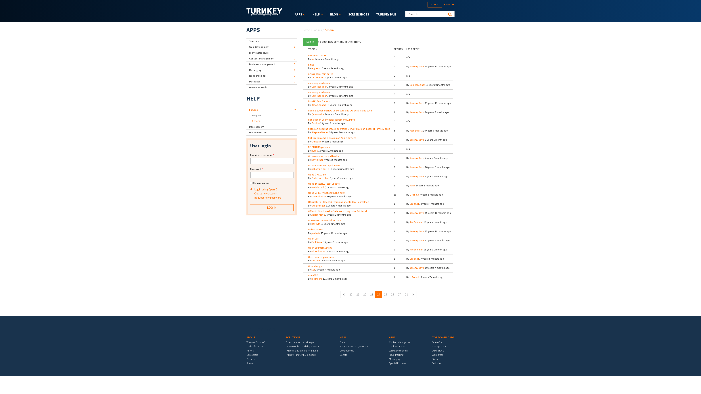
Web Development (398, 350)
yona (412, 185)
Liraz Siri (414, 203)
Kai (313, 269)
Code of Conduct (255, 346)
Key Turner (317, 159)
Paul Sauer (317, 242)
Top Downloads (443, 337)
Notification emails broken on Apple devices (332, 138)
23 (371, 294)
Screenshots (358, 14)
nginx (311, 64)
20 (350, 294)
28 (406, 294)
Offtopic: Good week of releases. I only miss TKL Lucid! (337, 211)
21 (357, 294)
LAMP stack (438, 350)
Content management (261, 58)
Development (256, 126)
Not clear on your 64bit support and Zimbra (331, 119)
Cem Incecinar (319, 86)
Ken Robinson (318, 196)
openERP (313, 275)
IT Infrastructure (259, 52)
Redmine (436, 363)
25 (385, 294)
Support (256, 115)
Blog (333, 14)
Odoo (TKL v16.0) (317, 174)
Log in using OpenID (265, 189)
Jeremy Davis (417, 66)
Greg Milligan (318, 205)
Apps (297, 14)
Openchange (315, 266)
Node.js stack (439, 346)
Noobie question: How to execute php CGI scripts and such (340, 110)
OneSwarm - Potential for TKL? (324, 220)
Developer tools (258, 87)
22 (364, 294)
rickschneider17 (320, 169)
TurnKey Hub (386, 14)
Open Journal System (320, 247)
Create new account (265, 193)
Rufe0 (314, 150)
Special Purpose (397, 363)
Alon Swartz (416, 130)
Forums (317, 30)
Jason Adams (318, 105)
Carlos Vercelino (320, 178)
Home (306, 30)
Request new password (267, 197)
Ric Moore (316, 278)
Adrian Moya (318, 214)
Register (449, 4)
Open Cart (313, 238)
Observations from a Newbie (324, 156)
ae (312, 59)
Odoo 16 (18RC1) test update (324, 183)
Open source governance (322, 257)
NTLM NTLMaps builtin (319, 147)
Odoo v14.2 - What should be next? (327, 192)
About (250, 337)
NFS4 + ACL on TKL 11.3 (320, 55)
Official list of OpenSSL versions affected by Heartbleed (338, 202)
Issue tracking (257, 75)
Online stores (315, 229)
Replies (398, 49)
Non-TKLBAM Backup (319, 101)
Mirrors (250, 350)
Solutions (293, 337)
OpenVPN (437, 342)
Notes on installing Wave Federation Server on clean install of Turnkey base (349, 128)
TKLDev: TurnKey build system (301, 354)
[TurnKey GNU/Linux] (264, 14)
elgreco (315, 68)
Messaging (255, 70)
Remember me (261, 183)
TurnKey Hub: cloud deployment (302, 346)
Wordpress (437, 354)
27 (399, 294)
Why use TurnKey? (255, 342)
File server (437, 359)
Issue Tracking (396, 354)
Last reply (412, 49)
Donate (343, 354)
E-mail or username (262, 155)
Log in (310, 41)
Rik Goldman (416, 222)
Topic (311, 49)
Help (315, 14)
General (256, 121)
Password (256, 169)
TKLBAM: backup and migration (302, 350)
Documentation (258, 132)
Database (254, 81)
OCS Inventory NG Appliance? (324, 165)
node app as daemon (319, 83)
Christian (316, 141)
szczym (315, 260)
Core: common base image (300, 342)
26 (392, 294)
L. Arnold (414, 194)
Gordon (315, 123)
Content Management (400, 342)
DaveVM (315, 223)
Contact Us (252, 354)
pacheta (315, 233)
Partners (250, 359)
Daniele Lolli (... (319, 187)
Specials (254, 41)
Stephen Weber (320, 132)
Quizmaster (317, 114)
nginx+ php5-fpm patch (320, 74)
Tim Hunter (317, 77)
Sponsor (250, 363)
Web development (259, 47)
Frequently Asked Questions (354, 346)
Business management (262, 64)
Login (434, 4)
